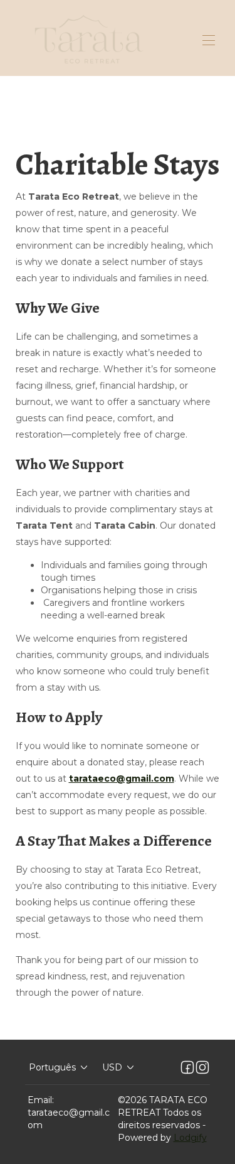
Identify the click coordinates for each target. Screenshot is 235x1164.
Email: (41, 1100)
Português (52, 1067)
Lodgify (190, 1137)
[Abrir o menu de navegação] (208, 40)
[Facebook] (187, 1067)
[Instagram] (202, 1067)
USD (112, 1067)
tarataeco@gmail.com (69, 1119)
